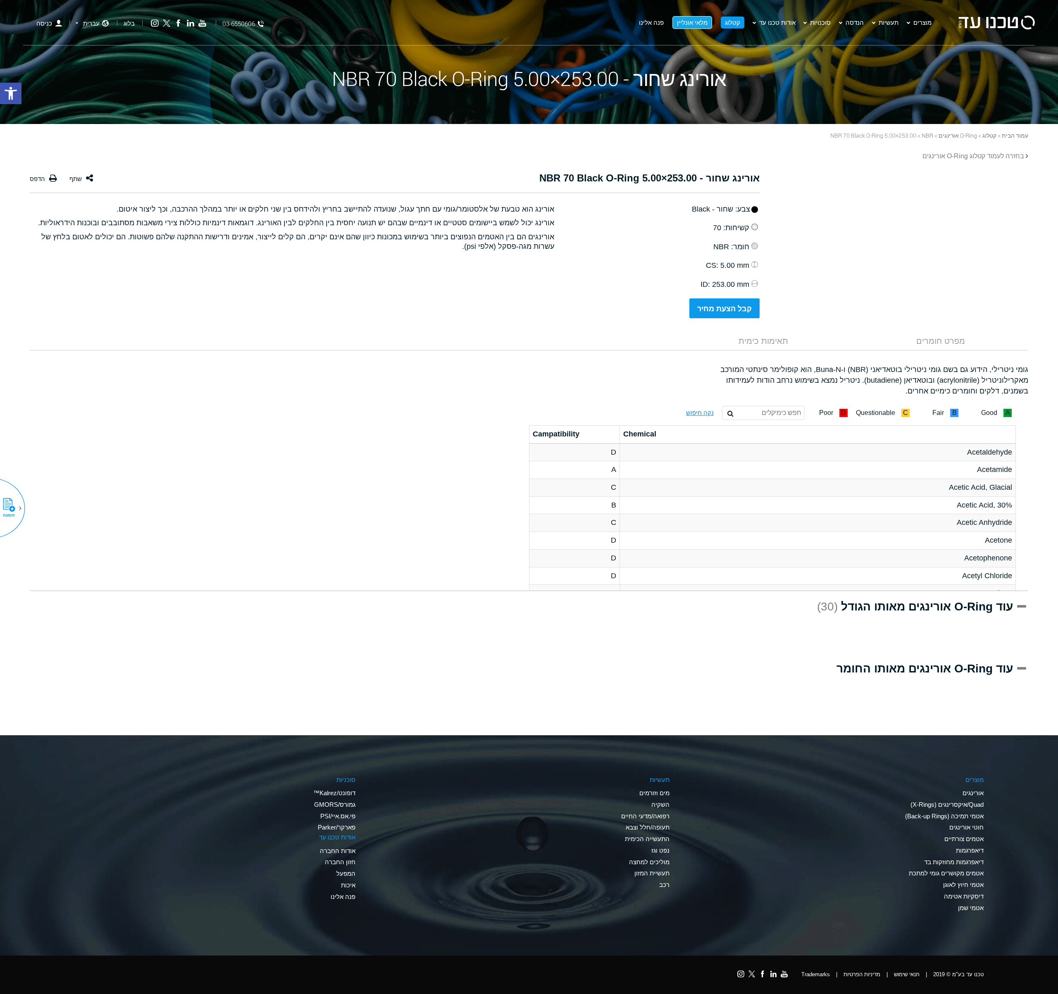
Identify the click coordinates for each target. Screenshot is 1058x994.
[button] (12, 508)
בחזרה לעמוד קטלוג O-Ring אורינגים (973, 156)
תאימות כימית (763, 341)
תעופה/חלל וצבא (648, 827)
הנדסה (855, 22)
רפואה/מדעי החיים (645, 816)
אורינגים (973, 792)
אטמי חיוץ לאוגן (963, 884)
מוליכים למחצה (649, 861)
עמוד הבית (1015, 135)
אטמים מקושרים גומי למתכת (946, 873)
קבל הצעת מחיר (724, 309)
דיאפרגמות (970, 850)
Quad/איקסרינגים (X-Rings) (947, 804)
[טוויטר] (167, 23)
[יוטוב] (202, 23)
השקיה (660, 804)
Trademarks (815, 974)
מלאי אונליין (692, 22)
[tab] (940, 340)
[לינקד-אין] (190, 23)
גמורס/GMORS (334, 804)
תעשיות (888, 22)
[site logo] (996, 22)
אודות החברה (337, 850)
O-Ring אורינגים (958, 135)
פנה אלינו (651, 22)
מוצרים (922, 22)
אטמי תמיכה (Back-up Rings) (944, 816)
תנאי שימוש (907, 974)
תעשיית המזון (652, 873)
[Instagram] (155, 23)
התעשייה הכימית (647, 838)
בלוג (129, 23)
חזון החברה (340, 861)
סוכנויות (820, 22)
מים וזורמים (654, 792)
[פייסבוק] (178, 23)
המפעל (345, 873)
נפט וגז (660, 850)
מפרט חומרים (940, 341)
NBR (927, 135)
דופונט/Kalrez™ (334, 792)
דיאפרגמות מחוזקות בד (954, 861)
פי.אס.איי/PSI (337, 816)
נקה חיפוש (700, 412)
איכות (348, 885)
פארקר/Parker (336, 827)
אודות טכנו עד (777, 22)
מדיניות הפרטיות (862, 974)
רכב (664, 884)
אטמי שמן (971, 907)
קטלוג (732, 22)
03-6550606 (238, 24)
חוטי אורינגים (966, 827)
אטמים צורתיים (964, 838)
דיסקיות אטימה (964, 896)
